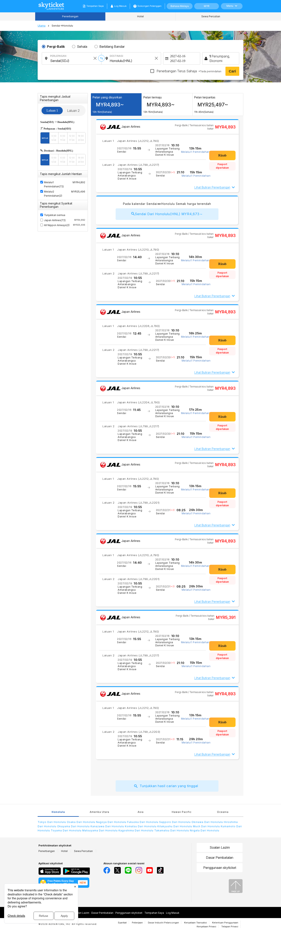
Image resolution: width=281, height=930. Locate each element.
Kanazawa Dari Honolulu (107, 826)
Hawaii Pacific (182, 811)
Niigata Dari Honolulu (204, 830)
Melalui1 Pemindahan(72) (54, 184)
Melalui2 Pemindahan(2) (53, 193)
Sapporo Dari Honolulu (175, 822)
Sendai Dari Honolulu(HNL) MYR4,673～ (169, 214)
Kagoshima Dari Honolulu (135, 830)
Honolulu (58, 811)
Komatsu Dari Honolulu (141, 826)
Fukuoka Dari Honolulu (142, 822)
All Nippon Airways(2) (64, 225)
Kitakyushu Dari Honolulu (174, 826)
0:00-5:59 (53, 138)
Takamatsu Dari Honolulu (171, 830)
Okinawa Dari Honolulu (207, 822)
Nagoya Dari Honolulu (111, 822)
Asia (141, 811)
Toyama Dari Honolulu (66, 830)
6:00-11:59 (62, 138)
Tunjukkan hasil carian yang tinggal (169, 786)
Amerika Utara (99, 811)
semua (45, 138)
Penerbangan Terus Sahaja (188, 71)
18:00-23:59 (81, 138)
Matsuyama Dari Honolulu (100, 830)
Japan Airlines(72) (64, 220)
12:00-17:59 (72, 138)
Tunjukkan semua (54, 215)
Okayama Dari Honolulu (73, 826)
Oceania (223, 811)
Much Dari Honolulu (206, 826)
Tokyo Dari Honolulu (52, 822)
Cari (232, 71)
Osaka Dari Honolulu (81, 822)
